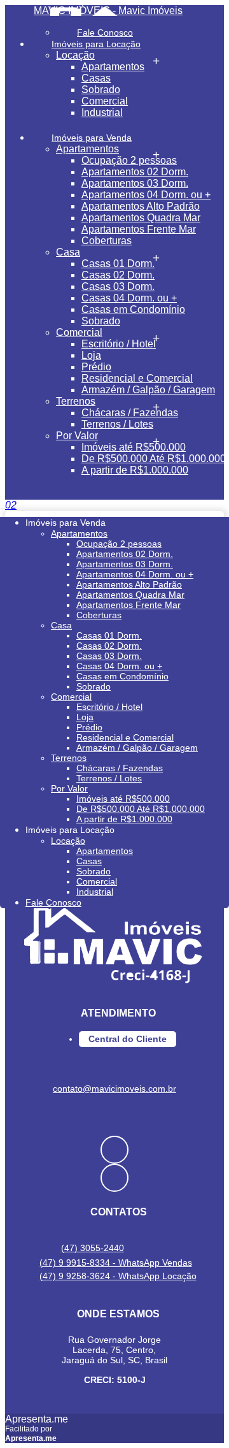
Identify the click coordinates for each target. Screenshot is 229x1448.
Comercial (104, 101)
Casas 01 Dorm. (118, 263)
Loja (91, 355)
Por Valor (77, 435)
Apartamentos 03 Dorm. (134, 183)
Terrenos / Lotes (117, 424)
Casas (96, 78)
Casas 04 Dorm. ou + (129, 298)
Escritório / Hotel (118, 343)
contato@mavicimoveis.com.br (114, 1088)
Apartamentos (112, 66)
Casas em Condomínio (133, 309)
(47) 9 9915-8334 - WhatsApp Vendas (115, 1262)
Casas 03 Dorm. (118, 286)
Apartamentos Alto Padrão (140, 206)
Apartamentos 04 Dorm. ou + (146, 194)
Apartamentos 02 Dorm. (134, 171)
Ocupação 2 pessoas (129, 160)
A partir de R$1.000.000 (134, 470)
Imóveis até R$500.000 (133, 447)
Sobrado (100, 89)
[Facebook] (114, 1150)
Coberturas (106, 240)
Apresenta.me (36, 1419)
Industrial (102, 112)
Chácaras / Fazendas (129, 412)
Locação (75, 55)
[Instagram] (114, 1178)
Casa (68, 252)
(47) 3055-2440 (92, 1248)
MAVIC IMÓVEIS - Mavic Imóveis (108, 10)
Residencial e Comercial (137, 378)
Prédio (96, 366)
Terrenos (75, 401)
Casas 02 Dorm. (118, 275)
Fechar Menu (62, 482)
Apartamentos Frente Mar (138, 229)
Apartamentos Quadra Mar (140, 217)
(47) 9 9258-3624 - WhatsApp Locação (118, 1276)
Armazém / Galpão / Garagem (148, 389)
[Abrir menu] (4, 505)
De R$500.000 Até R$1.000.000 (153, 458)
